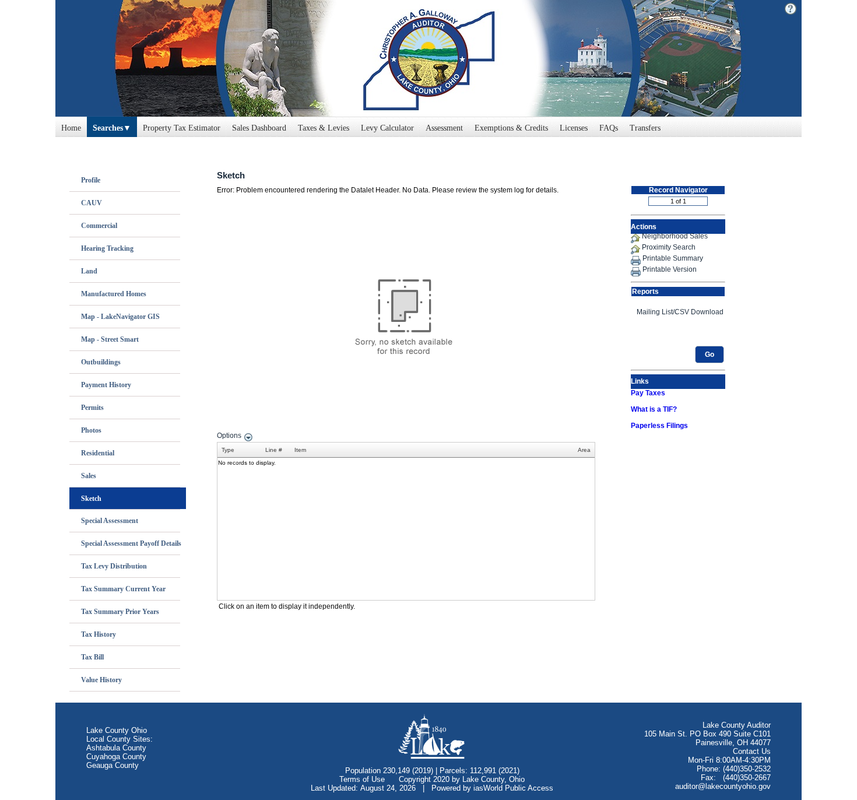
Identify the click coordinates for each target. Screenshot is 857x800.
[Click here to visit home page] (428, 58)
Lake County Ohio (116, 730)
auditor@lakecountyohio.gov (723, 786)
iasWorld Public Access (513, 788)
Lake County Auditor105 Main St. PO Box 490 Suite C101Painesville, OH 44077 (707, 734)
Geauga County (112, 765)
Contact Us (752, 751)
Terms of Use (362, 779)
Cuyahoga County (116, 756)
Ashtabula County (116, 747)
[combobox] (112, 125)
